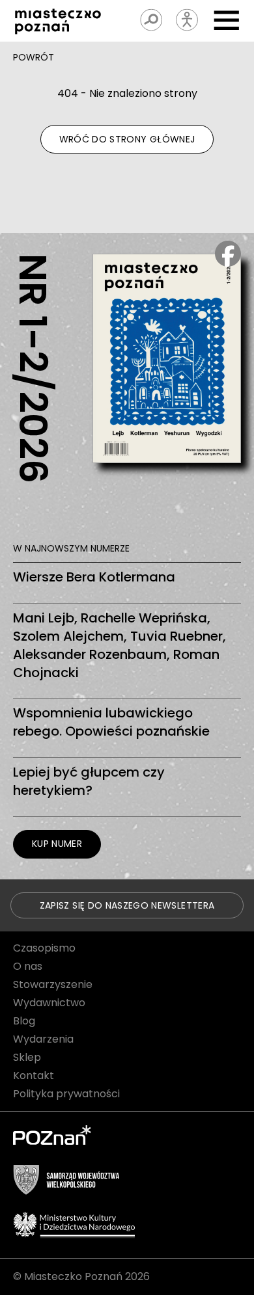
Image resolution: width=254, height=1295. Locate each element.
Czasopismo (44, 948)
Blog (24, 1020)
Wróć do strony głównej (127, 139)
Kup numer (57, 843)
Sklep (27, 1057)
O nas (27, 966)
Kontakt (33, 1075)
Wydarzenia (43, 1039)
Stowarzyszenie (52, 984)
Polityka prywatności (66, 1093)
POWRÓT (33, 57)
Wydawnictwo (49, 1002)
